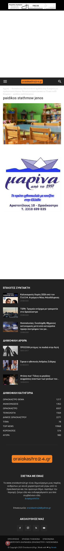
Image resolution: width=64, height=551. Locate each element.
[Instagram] (28, 528)
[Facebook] (20, 528)
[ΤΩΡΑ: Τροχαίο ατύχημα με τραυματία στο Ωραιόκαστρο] (10, 312)
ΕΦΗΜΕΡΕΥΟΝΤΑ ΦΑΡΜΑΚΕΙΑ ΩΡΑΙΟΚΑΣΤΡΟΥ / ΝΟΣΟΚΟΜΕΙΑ (32, 542)
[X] (36, 528)
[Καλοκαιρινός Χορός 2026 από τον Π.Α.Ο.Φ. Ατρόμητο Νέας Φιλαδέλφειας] (10, 298)
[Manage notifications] (7, 543)
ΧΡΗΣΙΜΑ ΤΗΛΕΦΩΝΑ (31, 539)
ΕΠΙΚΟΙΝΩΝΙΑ (48, 539)
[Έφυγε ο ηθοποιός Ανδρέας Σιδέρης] (10, 365)
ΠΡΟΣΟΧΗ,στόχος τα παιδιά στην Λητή (39, 347)
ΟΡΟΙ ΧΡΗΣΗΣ (13, 539)
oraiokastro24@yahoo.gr (39, 507)
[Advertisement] (32, 44)
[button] (5, 82)
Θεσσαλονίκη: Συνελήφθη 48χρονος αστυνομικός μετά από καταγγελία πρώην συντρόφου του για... (38, 326)
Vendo (53, 547)
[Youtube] (44, 528)
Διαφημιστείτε (32, 498)
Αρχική (6, 88)
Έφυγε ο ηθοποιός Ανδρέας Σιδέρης (38, 361)
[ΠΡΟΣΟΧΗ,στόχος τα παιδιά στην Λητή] (10, 351)
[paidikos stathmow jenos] (32, 143)
